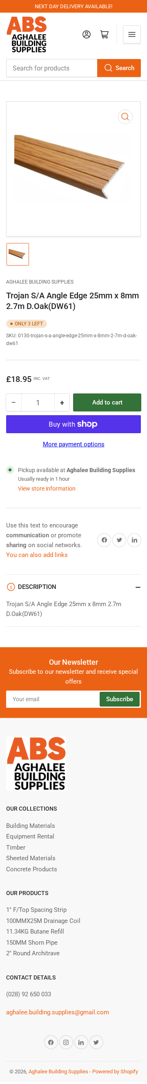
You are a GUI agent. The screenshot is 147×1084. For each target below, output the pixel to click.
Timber (15, 847)
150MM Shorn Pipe (32, 942)
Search (125, 68)
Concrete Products (31, 869)
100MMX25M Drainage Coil (43, 921)
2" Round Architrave (33, 953)
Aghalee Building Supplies (40, 282)
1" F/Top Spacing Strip (36, 910)
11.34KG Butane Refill (35, 931)
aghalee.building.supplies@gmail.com (57, 1012)
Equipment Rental (30, 836)
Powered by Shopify (115, 1071)
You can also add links (37, 555)
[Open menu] (132, 34)
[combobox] (73, 68)
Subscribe (119, 699)
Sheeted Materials (31, 858)
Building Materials (30, 825)
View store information (47, 488)
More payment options (74, 444)
